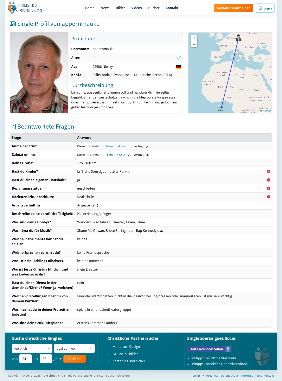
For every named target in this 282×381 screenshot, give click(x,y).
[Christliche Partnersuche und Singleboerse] (26, 8)
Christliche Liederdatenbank (226, 364)
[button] (238, 37)
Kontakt (172, 8)
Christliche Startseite (220, 358)
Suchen (75, 358)
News (105, 8)
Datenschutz (229, 375)
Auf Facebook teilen (207, 349)
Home (89, 8)
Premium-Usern (116, 146)
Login (267, 8)
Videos (136, 8)
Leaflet (266, 111)
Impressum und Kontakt (257, 375)
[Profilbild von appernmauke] (39, 72)
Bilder (120, 8)
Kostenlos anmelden (234, 8)
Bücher (154, 8)
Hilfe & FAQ (210, 375)
